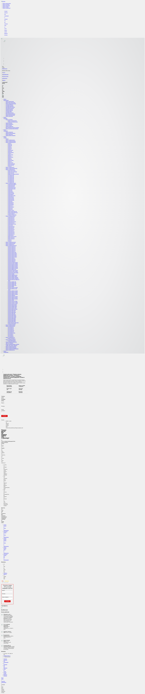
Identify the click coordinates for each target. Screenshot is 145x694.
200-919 (3, 1)
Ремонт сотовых (6, 6)
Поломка (3, 593)
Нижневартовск (5, 74)
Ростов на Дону (5, 76)
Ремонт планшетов (6, 5)
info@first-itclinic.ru (7, 655)
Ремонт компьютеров (7, 3)
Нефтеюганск (4, 78)
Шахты (4, 80)
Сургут (4, 72)
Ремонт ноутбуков (6, 4)
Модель (3, 590)
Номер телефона (5, 597)
